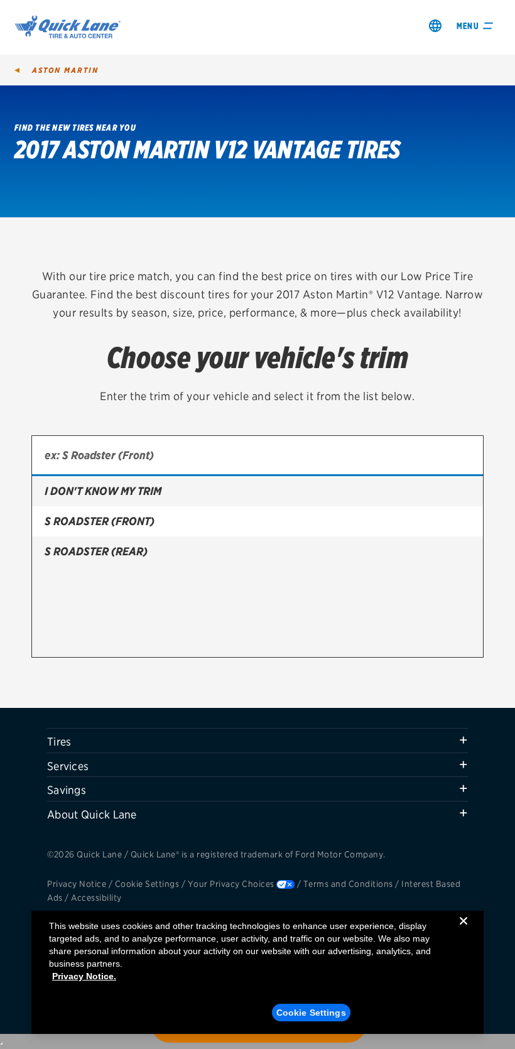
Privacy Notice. (84, 976)
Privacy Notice (76, 884)
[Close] (463, 931)
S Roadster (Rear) (96, 551)
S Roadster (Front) (99, 521)
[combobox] (257, 456)
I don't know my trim (103, 490)
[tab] (257, 741)
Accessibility (96, 898)
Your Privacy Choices (231, 884)
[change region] (435, 25)
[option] (257, 491)
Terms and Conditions (348, 884)
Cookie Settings (147, 884)
